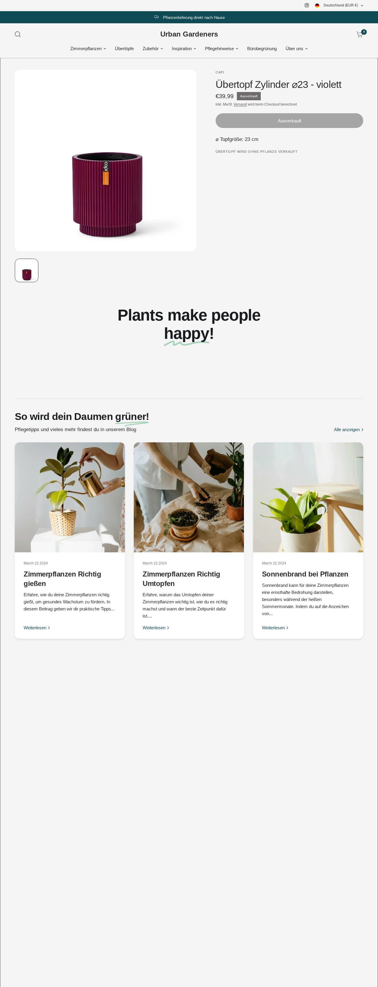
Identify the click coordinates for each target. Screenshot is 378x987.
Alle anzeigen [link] (347, 429)
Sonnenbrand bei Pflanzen (305, 574)
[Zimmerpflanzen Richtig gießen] (70, 497)
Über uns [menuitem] (294, 48)
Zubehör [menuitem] (151, 48)
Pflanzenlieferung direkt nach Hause (194, 17)
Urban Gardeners (189, 34)
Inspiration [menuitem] (182, 48)
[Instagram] (307, 5)
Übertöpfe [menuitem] (124, 48)
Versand (240, 104)
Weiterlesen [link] (35, 627)
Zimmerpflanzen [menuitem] (86, 48)
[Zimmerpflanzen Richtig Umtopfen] (189, 497)
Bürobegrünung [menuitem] (262, 48)
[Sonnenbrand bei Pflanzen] (308, 497)
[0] (358, 34)
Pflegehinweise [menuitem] (219, 48)
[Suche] (19, 34)
